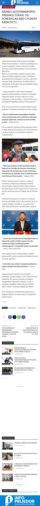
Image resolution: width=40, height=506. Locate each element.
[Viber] (23, 317)
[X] (14, 317)
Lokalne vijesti (8, 7)
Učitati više (19, 484)
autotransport (12, 308)
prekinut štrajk (22, 308)
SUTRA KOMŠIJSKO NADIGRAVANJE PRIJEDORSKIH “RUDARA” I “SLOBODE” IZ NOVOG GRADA (10, 332)
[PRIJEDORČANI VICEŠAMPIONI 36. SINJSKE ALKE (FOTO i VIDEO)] (7, 371)
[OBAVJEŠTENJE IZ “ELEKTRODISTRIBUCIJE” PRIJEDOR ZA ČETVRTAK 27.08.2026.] (7, 351)
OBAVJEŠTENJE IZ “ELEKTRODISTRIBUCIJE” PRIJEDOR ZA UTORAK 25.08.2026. (25, 360)
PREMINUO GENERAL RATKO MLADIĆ (25, 443)
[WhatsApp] (19, 317)
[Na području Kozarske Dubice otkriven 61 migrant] (7, 456)
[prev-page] (3, 378)
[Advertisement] (20, 408)
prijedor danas (32, 308)
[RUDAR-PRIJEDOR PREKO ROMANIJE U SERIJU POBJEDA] (7, 477)
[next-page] (6, 378)
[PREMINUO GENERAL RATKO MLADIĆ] (7, 446)
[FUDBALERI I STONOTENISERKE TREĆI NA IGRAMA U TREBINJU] (7, 467)
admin (4, 27)
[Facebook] (10, 317)
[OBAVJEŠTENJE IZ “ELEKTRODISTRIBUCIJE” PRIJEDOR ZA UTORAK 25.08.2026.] (7, 361)
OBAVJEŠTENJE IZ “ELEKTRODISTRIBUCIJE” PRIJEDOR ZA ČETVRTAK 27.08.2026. (25, 349)
